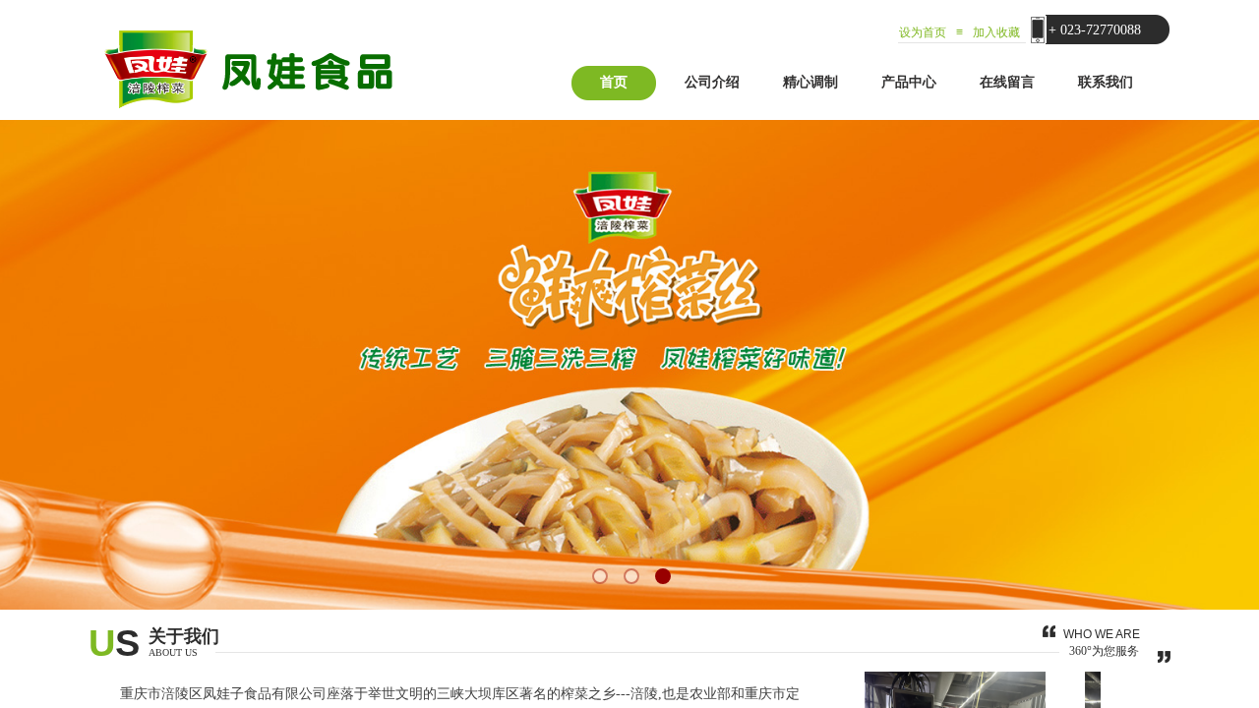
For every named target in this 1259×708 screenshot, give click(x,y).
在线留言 (1007, 82)
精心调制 (810, 82)
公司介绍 (712, 82)
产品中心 (908, 82)
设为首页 (922, 32)
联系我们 (1105, 82)
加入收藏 (996, 32)
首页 (614, 82)
